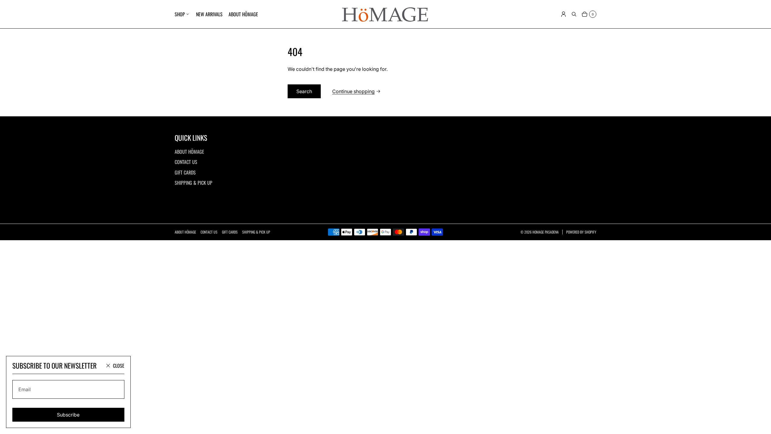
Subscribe (68, 415)
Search (304, 91)
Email (24, 389)
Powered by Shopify (581, 232)
